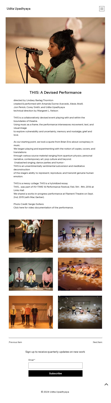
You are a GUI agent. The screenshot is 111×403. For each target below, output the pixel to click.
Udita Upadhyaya (18, 8)
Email (31, 360)
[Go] (106, 385)
